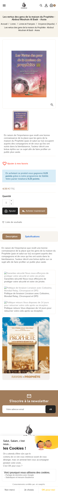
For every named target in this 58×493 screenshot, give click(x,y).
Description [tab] (11, 236)
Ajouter (12, 211)
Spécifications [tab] (32, 236)
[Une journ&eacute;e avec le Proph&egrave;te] (25, 348)
